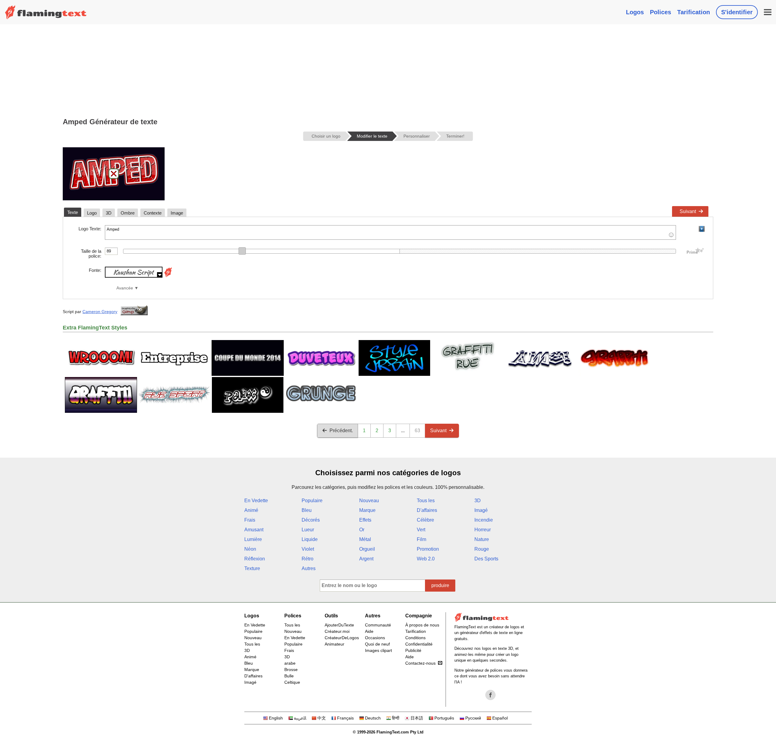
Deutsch (373, 718)
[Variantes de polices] (168, 276)
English (276, 718)
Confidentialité (419, 644)
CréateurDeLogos (342, 637)
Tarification (693, 12)
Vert (421, 529)
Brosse (291, 669)
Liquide (310, 539)
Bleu (307, 510)
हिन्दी (395, 718)
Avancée (124, 288)
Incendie (483, 520)
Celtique (292, 682)
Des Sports (486, 558)
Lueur (308, 529)
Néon (250, 549)
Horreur (482, 529)
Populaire (312, 500)
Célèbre (425, 520)
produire (440, 585)
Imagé (481, 510)
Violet (308, 549)
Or (361, 529)
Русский (473, 718)
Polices (660, 12)
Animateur (334, 644)
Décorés (311, 520)
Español (500, 718)
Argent (366, 558)
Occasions (375, 637)
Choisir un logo (326, 136)
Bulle (289, 675)
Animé (251, 510)
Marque (367, 510)
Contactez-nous (420, 663)
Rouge (481, 549)
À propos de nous (422, 625)
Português (444, 718)
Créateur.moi (337, 631)
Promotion (428, 549)
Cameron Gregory (99, 311)
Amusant (253, 529)
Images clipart (378, 650)
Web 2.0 (426, 558)
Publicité (413, 650)
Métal (365, 539)
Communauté (378, 625)
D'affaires (427, 510)
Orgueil (367, 549)
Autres (309, 568)
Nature (481, 539)
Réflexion (254, 558)
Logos (635, 12)
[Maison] (46, 12)
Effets (365, 520)
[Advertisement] (388, 69)
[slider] (242, 251)
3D (477, 500)
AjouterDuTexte (339, 625)
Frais (249, 520)
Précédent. (341, 430)
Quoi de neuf (377, 644)
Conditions (415, 637)
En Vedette (256, 500)
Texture (252, 568)
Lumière (253, 539)
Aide (369, 631)
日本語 (416, 718)
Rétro (307, 558)
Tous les (426, 500)
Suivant (688, 211)
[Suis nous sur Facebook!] (490, 695)
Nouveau (369, 500)
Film (421, 539)
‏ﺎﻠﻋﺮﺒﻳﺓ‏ (300, 718)
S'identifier (737, 12)
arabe (290, 663)
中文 (321, 718)
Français (345, 718)
